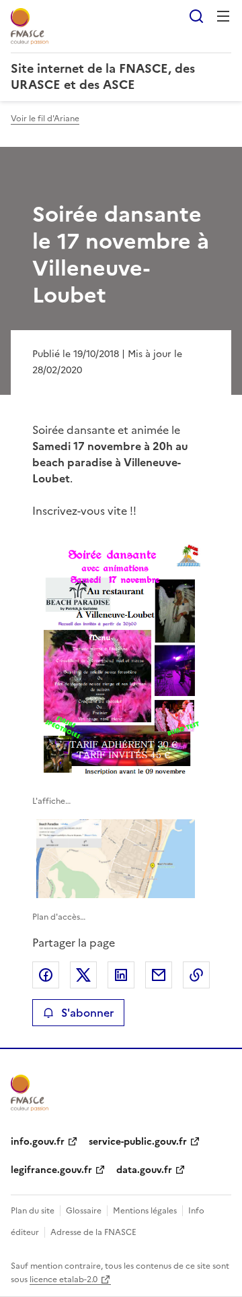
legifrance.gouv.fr (51, 1170)
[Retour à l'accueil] (29, 1093)
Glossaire (84, 1211)
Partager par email (158, 974)
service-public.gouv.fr (138, 1142)
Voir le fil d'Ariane (45, 119)
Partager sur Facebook (45, 974)
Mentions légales (145, 1211)
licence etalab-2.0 (63, 1279)
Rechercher (196, 16)
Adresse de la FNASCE (93, 1232)
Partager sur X (83, 974)
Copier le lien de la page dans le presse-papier (196, 974)
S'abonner (87, 1013)
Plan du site (32, 1211)
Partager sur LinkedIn (121, 974)
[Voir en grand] (121, 659)
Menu (223, 16)
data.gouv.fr (144, 1170)
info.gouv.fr (38, 1142)
